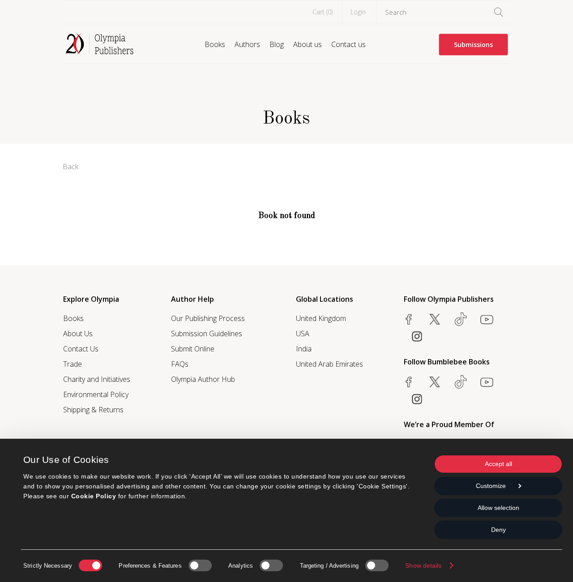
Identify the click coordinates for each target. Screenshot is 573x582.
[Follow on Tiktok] (460, 382)
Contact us (348, 44)
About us (307, 44)
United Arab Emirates (329, 364)
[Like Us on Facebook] (408, 319)
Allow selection (498, 507)
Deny (498, 529)
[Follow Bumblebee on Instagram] (416, 399)
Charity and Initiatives (96, 379)
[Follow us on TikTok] (460, 319)
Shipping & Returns (93, 410)
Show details (423, 565)
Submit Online (192, 349)
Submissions (473, 44)
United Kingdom (321, 318)
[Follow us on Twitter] (434, 319)
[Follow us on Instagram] (416, 336)
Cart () (322, 12)
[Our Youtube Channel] (486, 319)
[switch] (200, 565)
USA (302, 333)
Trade (72, 364)
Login (358, 12)
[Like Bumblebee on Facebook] (408, 382)
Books (215, 44)
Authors (247, 44)
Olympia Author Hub (203, 379)
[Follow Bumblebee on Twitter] (434, 382)
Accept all (498, 463)
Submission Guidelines (206, 333)
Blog (276, 44)
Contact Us (80, 349)
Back (71, 166)
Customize (491, 485)
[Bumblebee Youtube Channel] (486, 382)
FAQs (179, 364)
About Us (78, 333)
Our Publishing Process (208, 318)
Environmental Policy (95, 394)
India (304, 349)
